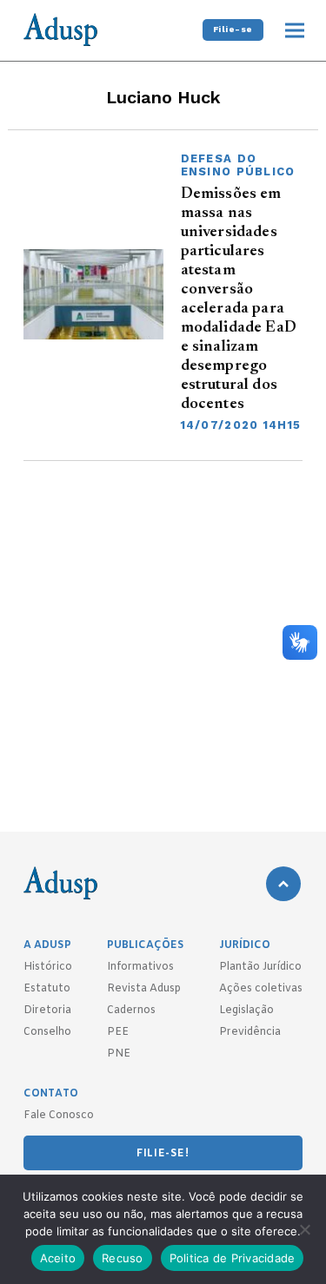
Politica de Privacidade (233, 1258)
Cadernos (131, 1010)
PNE (118, 1054)
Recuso (122, 1258)
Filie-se (233, 29)
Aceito (58, 1258)
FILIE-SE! (162, 1154)
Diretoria (47, 1010)
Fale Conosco (58, 1116)
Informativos (140, 967)
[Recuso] (304, 1229)
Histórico (47, 967)
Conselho (47, 1032)
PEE (118, 1032)
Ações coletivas (261, 989)
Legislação (246, 1010)
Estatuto (46, 989)
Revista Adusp (144, 989)
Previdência (250, 1032)
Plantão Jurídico (260, 967)
